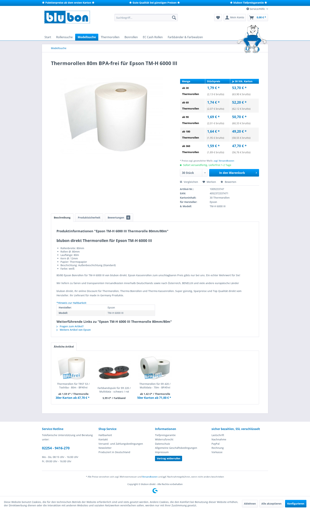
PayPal (216, 443)
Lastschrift (218, 435)
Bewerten (230, 182)
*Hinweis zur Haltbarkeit (71, 303)
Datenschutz (162, 443)
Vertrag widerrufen (168, 458)
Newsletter (105, 448)
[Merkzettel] (218, 17)
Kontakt (103, 439)
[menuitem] (146, 17)
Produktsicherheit (89, 217)
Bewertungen (118, 217)
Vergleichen (190, 182)
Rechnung (218, 448)
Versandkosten (150, 476)
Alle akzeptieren (271, 503)
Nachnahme (219, 439)
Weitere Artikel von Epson (75, 329)
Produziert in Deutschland (114, 452)
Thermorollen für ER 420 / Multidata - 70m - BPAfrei (154, 385)
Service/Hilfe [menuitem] (257, 9)
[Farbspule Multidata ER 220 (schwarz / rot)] (114, 371)
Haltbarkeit (105, 435)
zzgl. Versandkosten (224, 160)
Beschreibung (62, 217)
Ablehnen (250, 503)
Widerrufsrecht (164, 439)
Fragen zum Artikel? (71, 326)
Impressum (162, 452)
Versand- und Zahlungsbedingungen (120, 443)
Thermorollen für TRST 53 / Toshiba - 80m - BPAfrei (73, 385)
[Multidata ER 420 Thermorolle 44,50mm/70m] (155, 367)
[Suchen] (174, 17)
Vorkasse (217, 452)
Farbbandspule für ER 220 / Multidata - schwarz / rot (114, 389)
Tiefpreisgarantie (165, 435)
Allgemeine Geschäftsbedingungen (176, 448)
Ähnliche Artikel (64, 346)
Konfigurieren (295, 503)
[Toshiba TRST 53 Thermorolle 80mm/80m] (73, 367)
